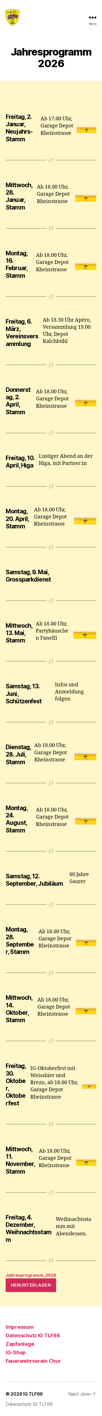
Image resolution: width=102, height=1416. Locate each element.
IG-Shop (16, 1352)
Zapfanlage (20, 1344)
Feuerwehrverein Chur (33, 1361)
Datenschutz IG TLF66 (33, 1335)
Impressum (20, 1327)
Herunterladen (31, 1285)
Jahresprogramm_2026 (31, 1275)
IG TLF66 (33, 1394)
